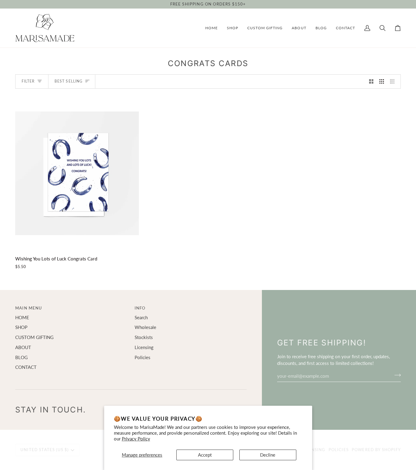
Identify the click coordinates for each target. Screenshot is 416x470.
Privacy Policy (136, 438)
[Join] (396, 375)
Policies (142, 357)
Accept (205, 455)
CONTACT (26, 367)
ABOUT (23, 347)
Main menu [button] (28, 308)
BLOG (21, 357)
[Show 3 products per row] (381, 82)
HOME (22, 317)
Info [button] (140, 308)
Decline (267, 455)
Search (141, 317)
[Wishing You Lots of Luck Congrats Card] (77, 173)
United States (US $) (44, 449)
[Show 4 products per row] (394, 82)
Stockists (144, 337)
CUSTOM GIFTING (34, 337)
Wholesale (145, 327)
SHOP (21, 327)
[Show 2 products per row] (371, 82)
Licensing (144, 347)
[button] (232, 28)
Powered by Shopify (376, 449)
